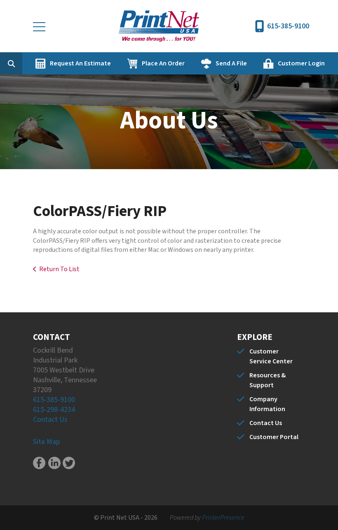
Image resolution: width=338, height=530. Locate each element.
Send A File (231, 63)
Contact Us (50, 419)
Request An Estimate (80, 63)
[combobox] (24, 63)
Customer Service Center (271, 356)
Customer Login (301, 63)
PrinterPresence (223, 517)
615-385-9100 (288, 26)
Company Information (267, 404)
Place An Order (163, 63)
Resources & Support (267, 380)
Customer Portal (273, 437)
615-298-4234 (54, 409)
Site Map (46, 442)
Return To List (59, 269)
